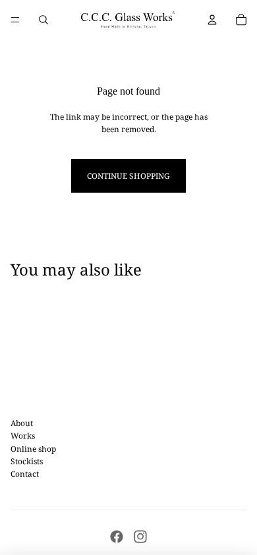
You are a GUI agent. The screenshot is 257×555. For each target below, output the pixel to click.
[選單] (15, 20)
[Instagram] (140, 536)
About (22, 423)
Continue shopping (128, 175)
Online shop (33, 448)
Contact (25, 473)
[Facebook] (117, 536)
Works (23, 435)
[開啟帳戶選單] (212, 19)
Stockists (27, 461)
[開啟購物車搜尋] (43, 19)
